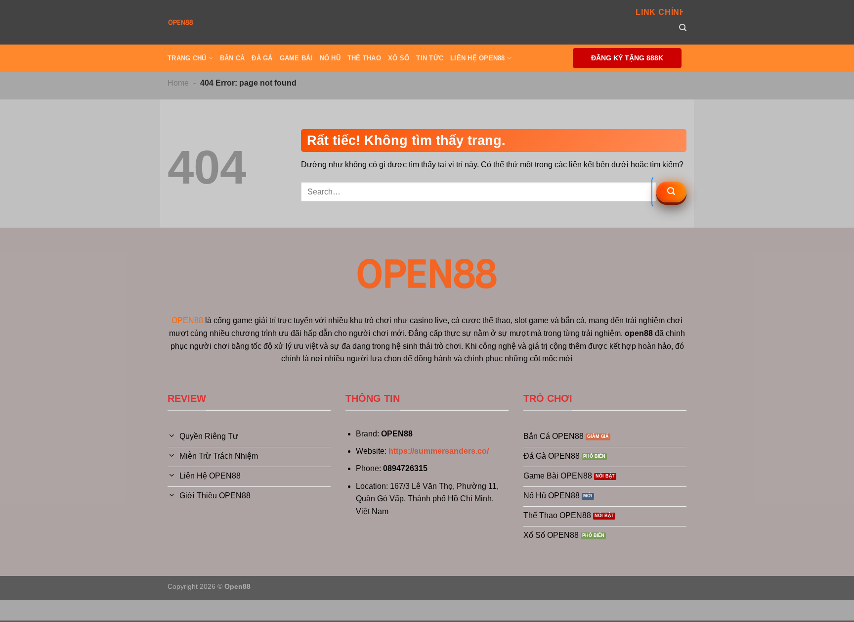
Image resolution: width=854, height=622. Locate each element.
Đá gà (262, 58)
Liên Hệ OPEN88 (477, 58)
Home (178, 83)
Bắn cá (232, 58)
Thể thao (364, 58)
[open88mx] (181, 22)
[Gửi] (671, 192)
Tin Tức (429, 58)
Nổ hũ (330, 58)
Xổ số (398, 58)
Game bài (296, 58)
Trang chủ (187, 58)
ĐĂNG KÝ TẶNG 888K (627, 58)
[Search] (682, 27)
